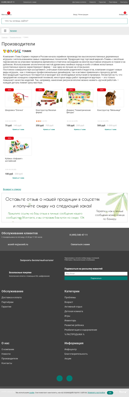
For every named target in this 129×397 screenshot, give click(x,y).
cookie (31, 393)
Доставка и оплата (79, 2)
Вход (75, 14)
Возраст (68, 302)
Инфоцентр (70, 349)
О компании (8, 349)
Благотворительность (76, 354)
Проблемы (70, 297)
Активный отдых (73, 306)
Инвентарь (70, 320)
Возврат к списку (12, 189)
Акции (67, 358)
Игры (67, 316)
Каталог (13, 31)
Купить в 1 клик (18, 129)
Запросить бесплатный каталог (37, 260)
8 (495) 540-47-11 (79, 235)
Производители (10, 358)
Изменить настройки (96, 393)
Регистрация (83, 14)
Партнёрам (113, 2)
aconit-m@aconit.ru (18, 244)
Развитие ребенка (74, 325)
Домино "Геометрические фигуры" (79, 111)
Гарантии (102, 2)
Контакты (123, 2)
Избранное (123, 14)
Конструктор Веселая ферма (46, 111)
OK (110, 393)
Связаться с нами (29, 2)
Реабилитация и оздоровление (80, 329)
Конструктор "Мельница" (109, 110)
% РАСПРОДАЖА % (74, 334)
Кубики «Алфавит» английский (14, 159)
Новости (92, 2)
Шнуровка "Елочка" (14, 110)
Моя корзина (6, 14)
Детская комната (73, 311)
